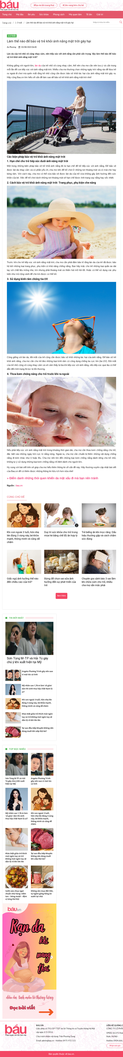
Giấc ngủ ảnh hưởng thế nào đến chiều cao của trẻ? (22, 580)
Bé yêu (31, 14)
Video (24, 22)
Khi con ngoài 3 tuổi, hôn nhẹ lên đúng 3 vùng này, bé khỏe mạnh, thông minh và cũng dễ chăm (23, 537)
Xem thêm (61, 596)
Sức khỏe (44, 14)
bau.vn (19, 485)
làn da (38, 65)
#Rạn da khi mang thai (44, 5)
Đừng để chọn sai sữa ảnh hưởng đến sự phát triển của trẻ (60, 582)
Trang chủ (7, 14)
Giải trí (99, 14)
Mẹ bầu (19, 14)
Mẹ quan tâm (75, 14)
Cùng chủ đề (16, 496)
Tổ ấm (89, 14)
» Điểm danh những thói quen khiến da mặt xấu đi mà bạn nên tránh (52, 478)
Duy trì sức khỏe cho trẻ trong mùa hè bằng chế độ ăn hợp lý (61, 534)
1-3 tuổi (11, 36)
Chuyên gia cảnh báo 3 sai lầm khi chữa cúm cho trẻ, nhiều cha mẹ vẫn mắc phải (99, 582)
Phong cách (58, 14)
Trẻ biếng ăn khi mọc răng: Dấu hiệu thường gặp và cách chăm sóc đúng (99, 535)
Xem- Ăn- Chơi (9, 22)
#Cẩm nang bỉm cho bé (73, 5)
